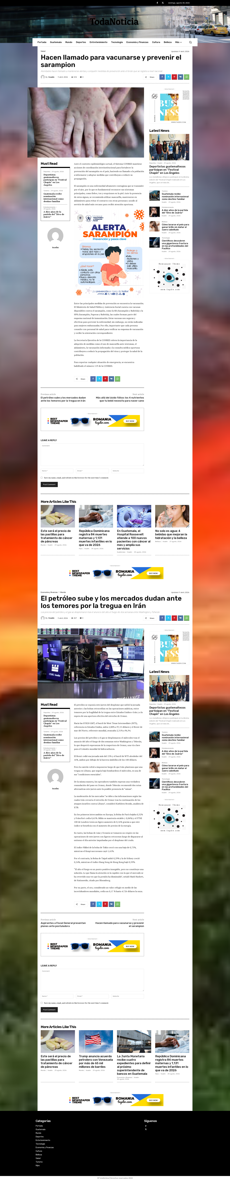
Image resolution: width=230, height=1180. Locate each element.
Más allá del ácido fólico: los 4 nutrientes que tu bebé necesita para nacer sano (120, 399)
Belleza (164, 222)
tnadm (51, 77)
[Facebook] (157, 3)
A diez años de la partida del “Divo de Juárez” (54, 214)
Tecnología (166, 238)
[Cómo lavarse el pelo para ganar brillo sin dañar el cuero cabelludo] (154, 226)
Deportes (47, 171)
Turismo (46, 190)
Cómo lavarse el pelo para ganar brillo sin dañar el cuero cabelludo (175, 227)
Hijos (80, 548)
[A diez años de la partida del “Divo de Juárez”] (154, 212)
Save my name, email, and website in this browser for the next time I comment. (76, 477)
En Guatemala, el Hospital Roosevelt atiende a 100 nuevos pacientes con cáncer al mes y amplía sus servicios (133, 539)
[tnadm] (43, 77)
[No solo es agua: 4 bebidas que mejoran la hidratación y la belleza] (172, 516)
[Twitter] (163, 3)
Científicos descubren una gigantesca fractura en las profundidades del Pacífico (175, 244)
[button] (190, 42)
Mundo (43, 545)
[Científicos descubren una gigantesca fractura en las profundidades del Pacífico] (154, 242)
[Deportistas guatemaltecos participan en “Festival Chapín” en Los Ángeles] (169, 147)
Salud (43, 51)
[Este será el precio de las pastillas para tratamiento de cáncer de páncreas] (58, 516)
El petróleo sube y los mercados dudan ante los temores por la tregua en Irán (63, 399)
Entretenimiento (49, 207)
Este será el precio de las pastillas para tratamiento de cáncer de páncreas (56, 536)
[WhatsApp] (186, 77)
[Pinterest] (174, 77)
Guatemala (121, 552)
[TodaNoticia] (115, 21)
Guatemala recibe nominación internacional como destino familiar (54, 197)
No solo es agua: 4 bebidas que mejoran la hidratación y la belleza (171, 534)
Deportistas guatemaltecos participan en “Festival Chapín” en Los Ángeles (55, 179)
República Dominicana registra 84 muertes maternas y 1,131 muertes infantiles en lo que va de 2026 (95, 538)
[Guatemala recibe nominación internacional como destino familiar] (154, 195)
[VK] (180, 77)
